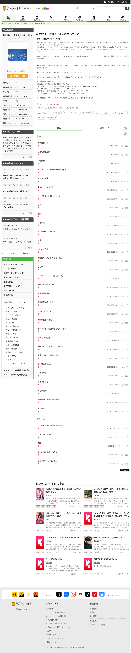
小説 (9, 23)
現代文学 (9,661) (12, 337)
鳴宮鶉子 (97, 563)
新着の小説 (8, 295)
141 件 (57, 39)
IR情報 (92, 612)
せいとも (49, 495)
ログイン (124, 2)
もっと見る (28, 157)
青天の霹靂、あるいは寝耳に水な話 (17, 242)
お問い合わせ (51, 642)
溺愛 (105, 113)
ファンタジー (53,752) (15, 308)
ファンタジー (13, 169)
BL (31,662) (10, 360)
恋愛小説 (17, 23)
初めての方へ (21, 609)
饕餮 (39, 39)
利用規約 (49, 609)
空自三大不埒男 (85, 113)
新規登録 (110, 2)
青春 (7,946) (11, 334)
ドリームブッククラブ (98, 625)
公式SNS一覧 (113, 595)
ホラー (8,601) (12, 319)
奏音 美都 (97, 519)
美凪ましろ (97, 541)
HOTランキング (10, 269)
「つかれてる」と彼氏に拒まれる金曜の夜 (63, 537)
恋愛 (60, 108)
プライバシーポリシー (54, 638)
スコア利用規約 (52, 620)
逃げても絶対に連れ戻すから (105, 559)
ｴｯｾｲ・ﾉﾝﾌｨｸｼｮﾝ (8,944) (15, 363)
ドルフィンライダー (70, 113)
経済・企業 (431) (13, 345)
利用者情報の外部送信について (58, 627)
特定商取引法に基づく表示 (56, 623)
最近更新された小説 (12, 286)
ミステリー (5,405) (13, 315)
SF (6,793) (10, 323)
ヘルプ (48, 631)
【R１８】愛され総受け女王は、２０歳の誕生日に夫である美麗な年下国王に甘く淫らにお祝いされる (111, 516)
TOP (3, 23)
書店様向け (94, 621)
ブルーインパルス (44, 113)
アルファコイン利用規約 (55, 612)
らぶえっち (97, 113)
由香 (47, 519)
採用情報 (93, 616)
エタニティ (123, 113)
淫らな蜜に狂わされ (54, 559)
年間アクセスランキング (13, 273)
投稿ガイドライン (53, 635)
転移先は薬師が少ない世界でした (16, 191)
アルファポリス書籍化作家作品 (16, 370)
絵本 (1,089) (11, 356)
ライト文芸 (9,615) (13, 330)
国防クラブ (41, 118)
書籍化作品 (8, 282)
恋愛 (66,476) (11, 311)
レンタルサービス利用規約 (56, 616)
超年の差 (113, 113)
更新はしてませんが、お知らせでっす (17, 230)
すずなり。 (97, 495)
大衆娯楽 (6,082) (12, 341)
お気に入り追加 (19, 76)
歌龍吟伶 (49, 563)
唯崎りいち (49, 541)
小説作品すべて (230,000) (14, 302)
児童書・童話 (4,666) (14, 352)
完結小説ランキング (12, 277)
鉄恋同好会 (52, 118)
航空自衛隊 (57, 113)
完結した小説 (9, 291)
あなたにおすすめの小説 (13, 264)
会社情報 (93, 609)
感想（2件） (106, 128)
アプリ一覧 (46, 595)
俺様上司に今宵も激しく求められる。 (109, 537)
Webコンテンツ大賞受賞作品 (15, 375)
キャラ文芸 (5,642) (13, 326)
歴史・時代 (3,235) (13, 349)
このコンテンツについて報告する (16, 253)
